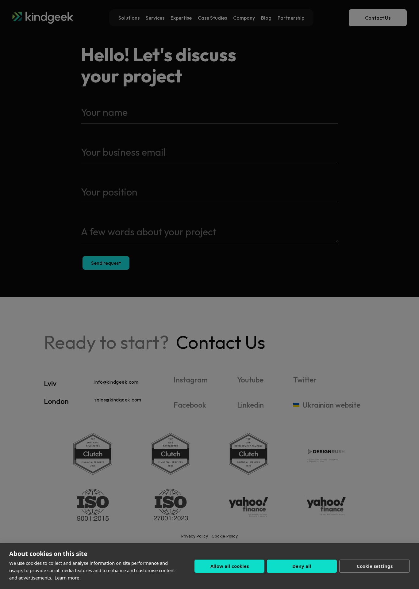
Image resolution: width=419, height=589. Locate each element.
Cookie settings (375, 566)
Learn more (67, 578)
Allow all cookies (229, 566)
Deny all (301, 566)
